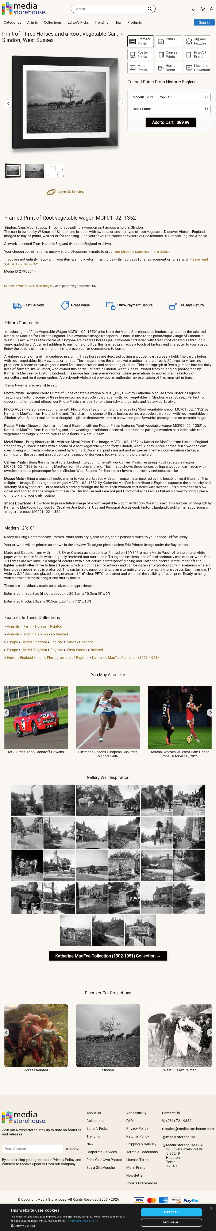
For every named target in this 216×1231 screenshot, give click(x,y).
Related (56, 626)
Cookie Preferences (142, 1183)
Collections (53, 22)
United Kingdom (34, 642)
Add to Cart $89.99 (170, 122)
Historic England (20, 657)
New (118, 22)
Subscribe (72, 1149)
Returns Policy (137, 1136)
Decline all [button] (171, 1222)
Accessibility (136, 1113)
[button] (73, 1225)
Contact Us (171, 1113)
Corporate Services (101, 1152)
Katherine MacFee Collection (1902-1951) (125, 657)
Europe (12, 642)
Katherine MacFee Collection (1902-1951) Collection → (108, 955)
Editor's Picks (78, 22)
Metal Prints (135, 1167)
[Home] (28, 13)
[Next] (122, 103)
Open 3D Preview (71, 192)
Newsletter (135, 1175)
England (57, 642)
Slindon (88, 642)
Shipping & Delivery (141, 1144)
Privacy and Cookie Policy (82, 1221)
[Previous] (7, 103)
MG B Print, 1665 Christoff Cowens (36, 752)
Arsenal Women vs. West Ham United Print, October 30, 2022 (180, 754)
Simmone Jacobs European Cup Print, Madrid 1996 (108, 754)
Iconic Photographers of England (62, 657)
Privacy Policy (137, 1128)
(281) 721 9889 (179, 1121)
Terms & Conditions (142, 1152)
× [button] (211, 1208)
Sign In (204, 22)
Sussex (72, 642)
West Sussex (77, 650)
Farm (27, 626)
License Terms (138, 1160)
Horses (41, 626)
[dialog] (108, 1217)
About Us (93, 1113)
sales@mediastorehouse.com (190, 1129)
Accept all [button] (172, 1212)
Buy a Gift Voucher (101, 1167)
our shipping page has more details (142, 251)
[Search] (149, 8)
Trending (102, 22)
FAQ (129, 1121)
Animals (13, 626)
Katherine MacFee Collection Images (28, 286)
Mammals (31, 634)
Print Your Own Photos (104, 1160)
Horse (47, 634)
